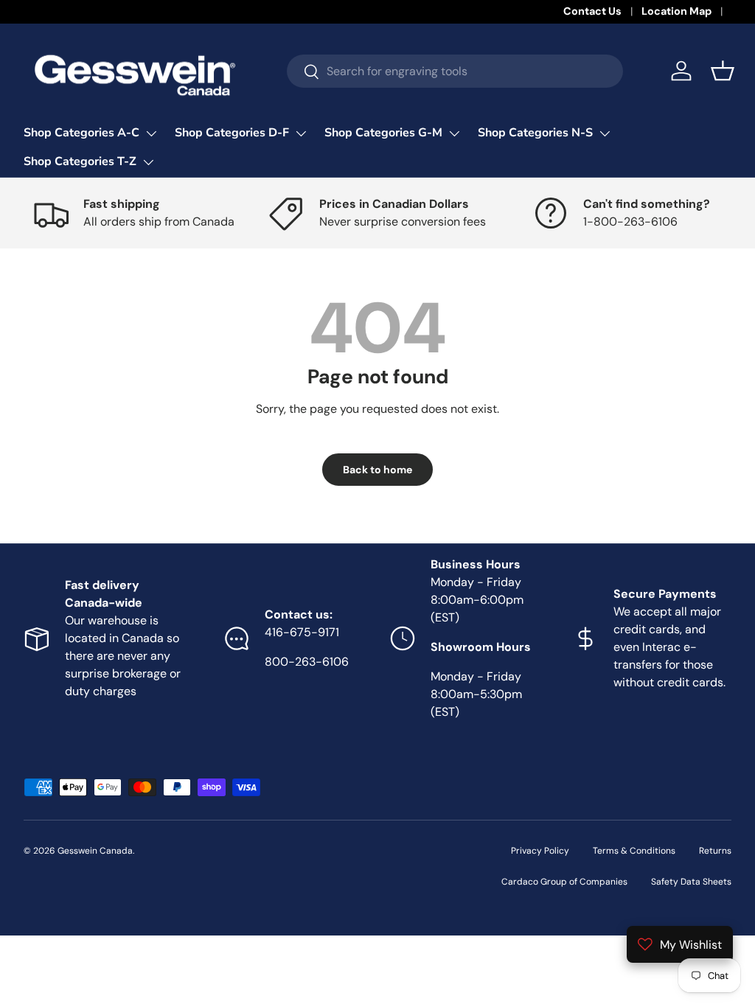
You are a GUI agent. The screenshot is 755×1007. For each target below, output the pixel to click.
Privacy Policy (540, 851)
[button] (722, 71)
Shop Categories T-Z (80, 161)
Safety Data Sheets (691, 882)
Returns (715, 851)
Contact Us (592, 11)
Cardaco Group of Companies (564, 882)
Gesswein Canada (95, 851)
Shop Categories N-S (535, 133)
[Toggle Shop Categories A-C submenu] (151, 133)
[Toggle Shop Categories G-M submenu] (454, 133)
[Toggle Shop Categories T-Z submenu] (148, 162)
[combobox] (455, 71)
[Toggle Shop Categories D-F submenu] (301, 133)
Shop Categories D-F (232, 133)
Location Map (676, 11)
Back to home (377, 469)
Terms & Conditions (634, 851)
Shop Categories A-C (81, 133)
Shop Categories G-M (383, 133)
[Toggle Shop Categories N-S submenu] (604, 133)
